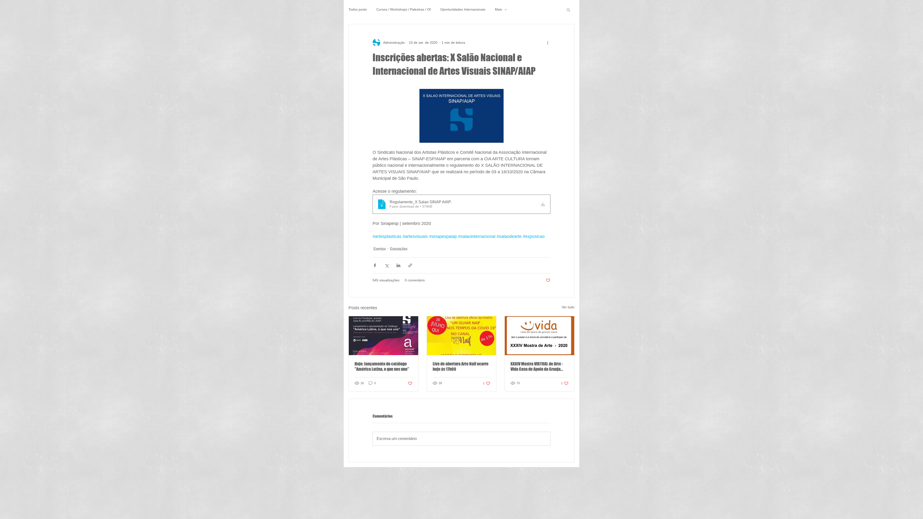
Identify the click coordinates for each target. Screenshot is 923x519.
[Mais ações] (547, 42)
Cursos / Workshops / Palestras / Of (403, 9)
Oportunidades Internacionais (462, 9)
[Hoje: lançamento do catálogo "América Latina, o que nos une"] (383, 335)
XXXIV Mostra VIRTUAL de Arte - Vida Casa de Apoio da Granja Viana (537, 366)
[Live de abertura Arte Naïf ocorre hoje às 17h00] (461, 335)
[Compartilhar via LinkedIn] (398, 265)
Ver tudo (568, 307)
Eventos (380, 248)
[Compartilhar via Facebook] (375, 265)
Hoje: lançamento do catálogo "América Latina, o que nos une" (382, 366)
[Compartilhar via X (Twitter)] (386, 265)
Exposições (398, 248)
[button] (568, 10)
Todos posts (358, 9)
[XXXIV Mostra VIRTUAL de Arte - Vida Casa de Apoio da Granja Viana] (539, 335)
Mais (498, 9)
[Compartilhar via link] (410, 265)
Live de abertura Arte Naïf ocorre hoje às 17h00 (460, 366)
